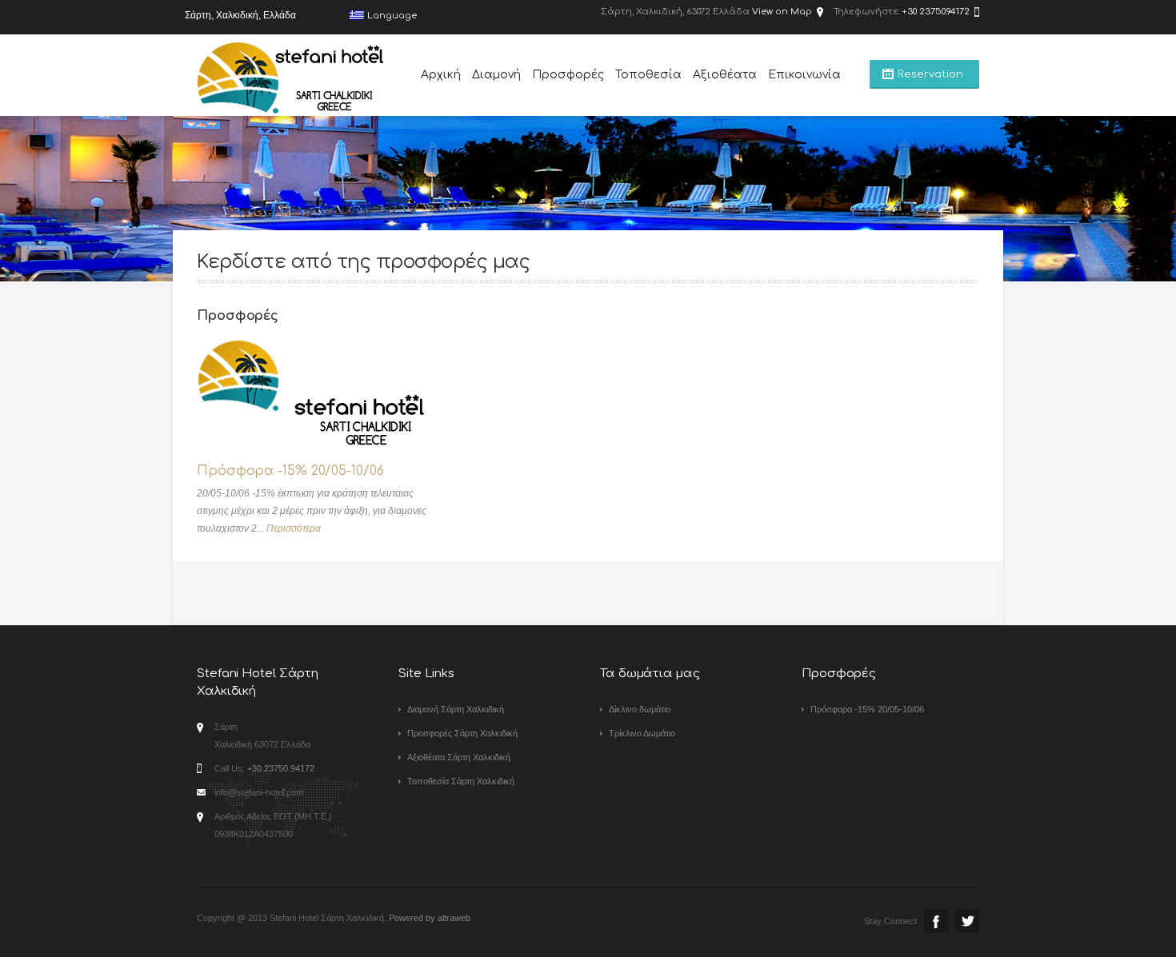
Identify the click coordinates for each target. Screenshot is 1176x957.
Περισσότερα (293, 528)
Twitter (967, 921)
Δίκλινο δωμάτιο (639, 709)
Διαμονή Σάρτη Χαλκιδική (455, 709)
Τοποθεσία (648, 75)
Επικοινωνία (804, 75)
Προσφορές (568, 75)
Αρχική (441, 75)
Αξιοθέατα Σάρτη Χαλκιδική (458, 757)
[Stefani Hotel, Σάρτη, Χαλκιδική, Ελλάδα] (292, 78)
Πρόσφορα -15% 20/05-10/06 (290, 471)
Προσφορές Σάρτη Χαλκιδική (462, 733)
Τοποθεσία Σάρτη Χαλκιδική (460, 781)
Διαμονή (496, 75)
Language (392, 15)
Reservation (930, 74)
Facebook (936, 921)
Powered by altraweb (429, 918)
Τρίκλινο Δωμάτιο (642, 733)
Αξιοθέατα (725, 75)
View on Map (782, 11)
